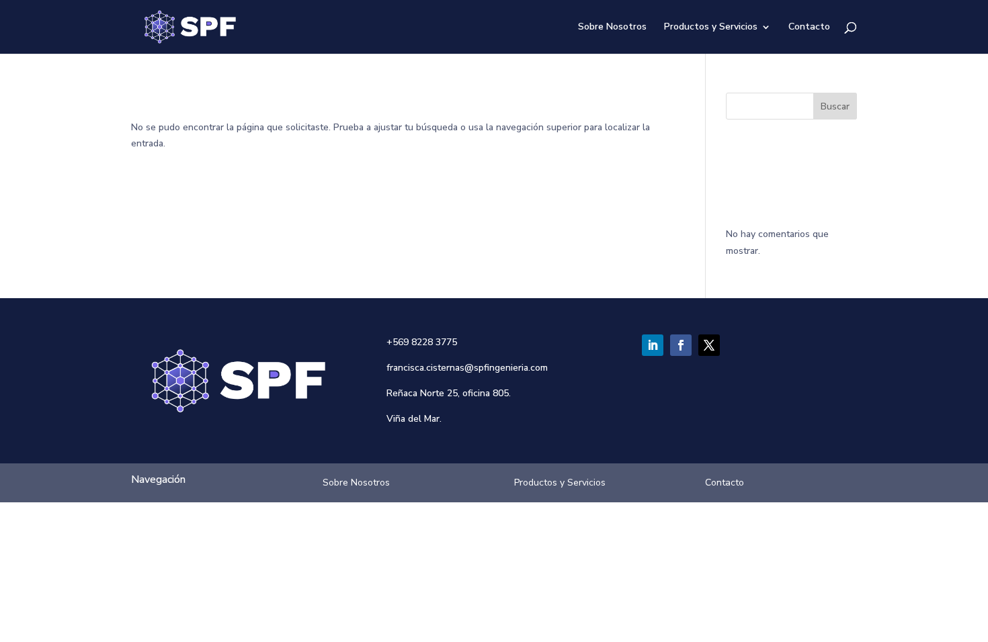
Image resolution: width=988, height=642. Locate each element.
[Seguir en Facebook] (681, 345)
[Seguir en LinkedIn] (652, 345)
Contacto (809, 27)
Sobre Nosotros (612, 27)
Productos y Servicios (710, 27)
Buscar (835, 106)
